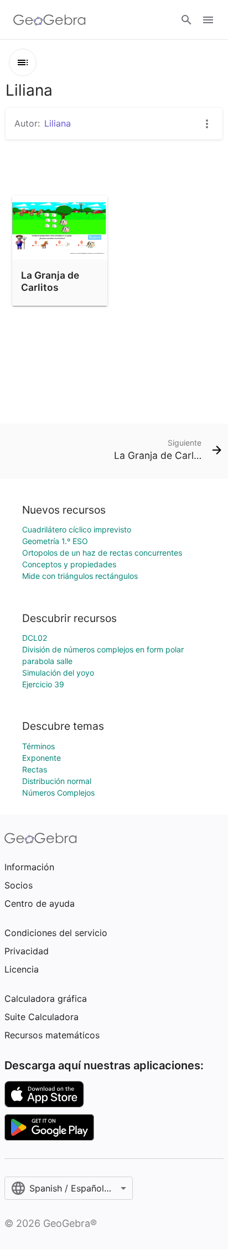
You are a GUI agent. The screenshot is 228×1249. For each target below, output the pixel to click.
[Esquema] (23, 62)
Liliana (57, 123)
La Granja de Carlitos (50, 281)
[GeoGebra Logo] (49, 19)
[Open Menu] (208, 20)
